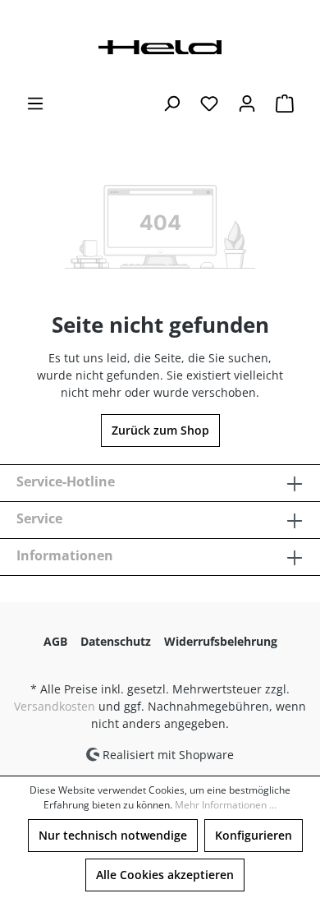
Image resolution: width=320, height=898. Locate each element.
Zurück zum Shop (160, 430)
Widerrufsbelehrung (220, 641)
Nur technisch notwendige (113, 835)
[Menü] (35, 103)
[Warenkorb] (285, 103)
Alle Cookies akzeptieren (165, 874)
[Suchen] (171, 103)
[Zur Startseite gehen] (160, 45)
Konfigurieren (253, 835)
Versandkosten (54, 706)
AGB (55, 641)
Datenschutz (115, 641)
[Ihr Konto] (247, 103)
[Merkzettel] (209, 103)
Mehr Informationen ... (226, 805)
